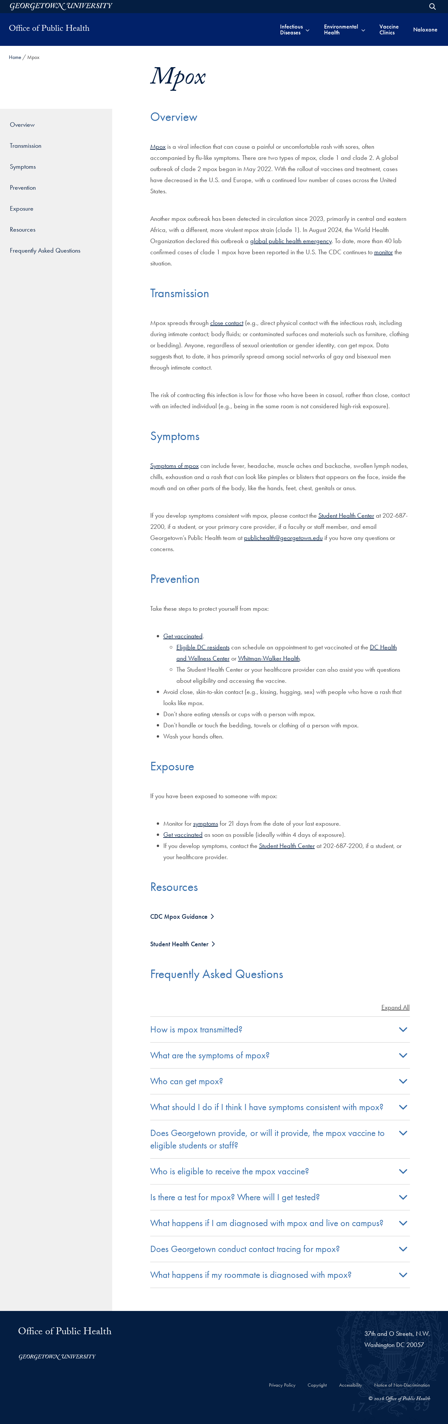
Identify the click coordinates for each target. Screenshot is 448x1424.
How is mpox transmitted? (196, 1029)
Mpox (158, 146)
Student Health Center (346, 515)
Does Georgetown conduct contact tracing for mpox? (245, 1249)
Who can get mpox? (186, 1081)
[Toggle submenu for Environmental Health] (363, 29)
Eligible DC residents (203, 647)
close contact (226, 322)
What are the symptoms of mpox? (210, 1055)
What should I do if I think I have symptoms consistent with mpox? (266, 1107)
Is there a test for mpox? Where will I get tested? (235, 1197)
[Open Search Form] (432, 6)
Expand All (395, 1007)
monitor (383, 252)
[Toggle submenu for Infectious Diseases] (307, 29)
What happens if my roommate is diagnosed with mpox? (251, 1274)
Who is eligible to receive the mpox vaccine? (229, 1171)
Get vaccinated (183, 636)
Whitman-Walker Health (269, 658)
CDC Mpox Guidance (179, 916)
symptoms (205, 823)
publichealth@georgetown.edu (283, 537)
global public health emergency (291, 241)
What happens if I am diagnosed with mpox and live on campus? (266, 1223)
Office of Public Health (49, 29)
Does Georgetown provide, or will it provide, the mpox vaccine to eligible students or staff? (267, 1139)
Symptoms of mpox (174, 465)
